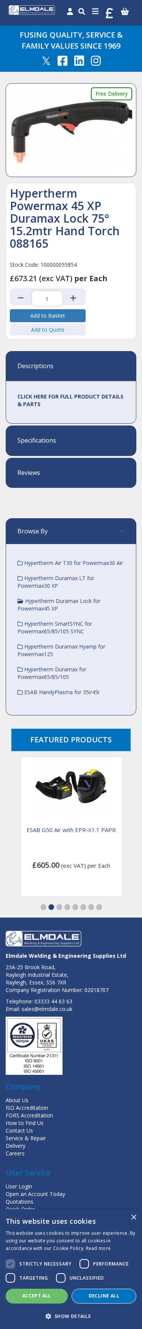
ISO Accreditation (27, 1107)
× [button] (133, 1217)
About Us (17, 1100)
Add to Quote (47, 329)
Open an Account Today (35, 1194)
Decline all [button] (104, 1296)
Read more (98, 1248)
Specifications (36, 440)
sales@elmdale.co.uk (47, 1009)
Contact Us (19, 1130)
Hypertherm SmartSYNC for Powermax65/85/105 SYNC (54, 627)
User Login (19, 1186)
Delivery (15, 1145)
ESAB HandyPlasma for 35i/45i (61, 692)
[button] (43, 907)
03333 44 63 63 (53, 1001)
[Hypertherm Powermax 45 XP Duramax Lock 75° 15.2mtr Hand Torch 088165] (71, 130)
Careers (15, 1153)
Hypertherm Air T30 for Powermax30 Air (73, 562)
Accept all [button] (36, 1296)
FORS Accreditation (29, 1115)
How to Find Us (25, 1122)
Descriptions (35, 366)
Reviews (28, 473)
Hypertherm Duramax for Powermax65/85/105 (51, 673)
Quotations (19, 1201)
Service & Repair (26, 1138)
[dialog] (71, 1269)
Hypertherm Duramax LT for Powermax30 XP (55, 581)
